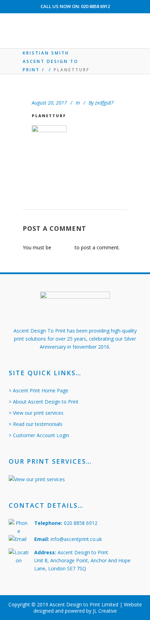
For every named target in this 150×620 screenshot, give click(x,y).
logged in (63, 247)
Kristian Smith (46, 53)
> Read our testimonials (35, 424)
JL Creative (105, 610)
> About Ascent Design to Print (43, 401)
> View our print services (36, 412)
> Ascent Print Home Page (38, 390)
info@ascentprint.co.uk (76, 539)
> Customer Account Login (39, 435)
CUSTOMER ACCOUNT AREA (75, 18)
